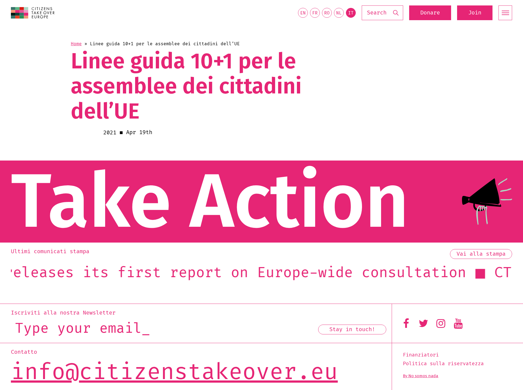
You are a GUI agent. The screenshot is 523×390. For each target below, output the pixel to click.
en (303, 13)
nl (339, 13)
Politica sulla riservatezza (443, 364)
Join (474, 13)
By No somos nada (420, 375)
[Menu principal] (505, 12)
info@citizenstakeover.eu (174, 372)
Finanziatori (421, 355)
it (351, 13)
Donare (430, 13)
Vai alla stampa (481, 254)
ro (327, 13)
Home (76, 44)
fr (315, 13)
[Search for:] (382, 13)
